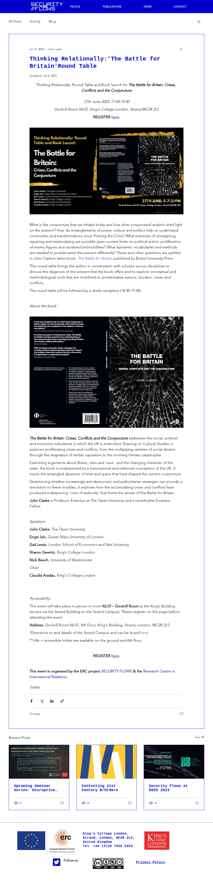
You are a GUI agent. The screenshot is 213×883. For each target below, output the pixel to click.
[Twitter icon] (56, 862)
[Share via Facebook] (31, 701)
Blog (52, 21)
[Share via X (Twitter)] (42, 701)
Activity (35, 21)
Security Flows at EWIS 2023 (168, 788)
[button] (199, 21)
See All (199, 737)
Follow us (71, 860)
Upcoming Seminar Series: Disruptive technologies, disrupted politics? (35, 788)
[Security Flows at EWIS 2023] (174, 762)
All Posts (15, 21)
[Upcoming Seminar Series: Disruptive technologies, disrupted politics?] (39, 762)
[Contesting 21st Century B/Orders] (107, 762)
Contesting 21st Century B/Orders (100, 788)
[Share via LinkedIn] (52, 701)
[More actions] (180, 49)
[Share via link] (62, 701)
